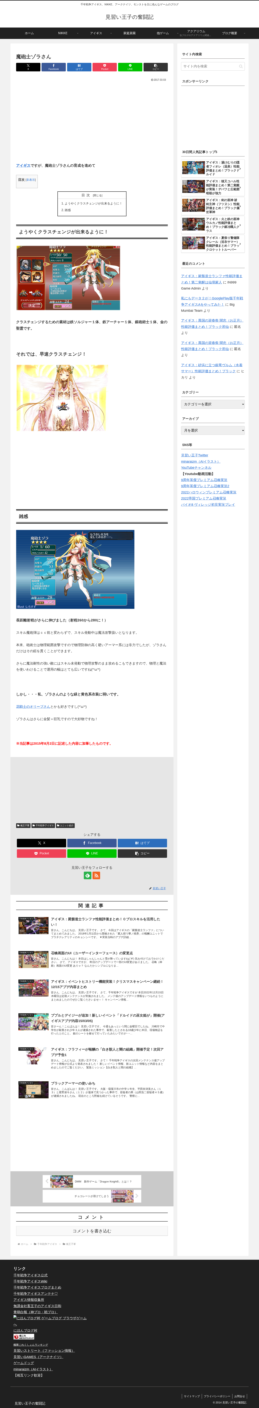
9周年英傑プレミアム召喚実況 (204, 480)
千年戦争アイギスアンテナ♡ (35, 1294)
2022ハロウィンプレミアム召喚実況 (208, 492)
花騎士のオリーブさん (33, 707)
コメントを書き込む (92, 1231)
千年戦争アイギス (45, 825)
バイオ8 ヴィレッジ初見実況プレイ (208, 505)
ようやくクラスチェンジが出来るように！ (93, 203)
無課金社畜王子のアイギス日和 (37, 1306)
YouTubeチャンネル (196, 468)
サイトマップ (192, 1396)
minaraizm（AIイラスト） (201, 461)
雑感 (68, 210)
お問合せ (239, 1396)
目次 (87, 195)
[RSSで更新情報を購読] (96, 875)
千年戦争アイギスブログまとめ (37, 1287)
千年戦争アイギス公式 (30, 1275)
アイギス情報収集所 (28, 1300)
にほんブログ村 (25, 1330)
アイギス (23, 165)
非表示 (30, 179)
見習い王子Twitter (194, 455)
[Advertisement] (92, 123)
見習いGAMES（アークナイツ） (38, 1357)
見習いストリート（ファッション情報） (44, 1351)
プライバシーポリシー (217, 1396)
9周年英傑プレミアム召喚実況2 (205, 486)
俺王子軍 (24, 825)
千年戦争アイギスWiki (30, 1281)
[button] (156, 67)
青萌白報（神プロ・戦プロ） (35, 1312)
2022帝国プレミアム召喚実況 (203, 498)
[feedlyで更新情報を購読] (87, 875)
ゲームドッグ (23, 1363)
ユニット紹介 (67, 825)
